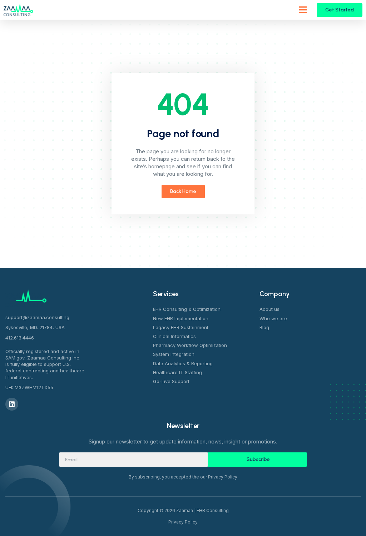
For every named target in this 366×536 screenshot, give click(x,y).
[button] (303, 10)
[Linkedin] (11, 404)
